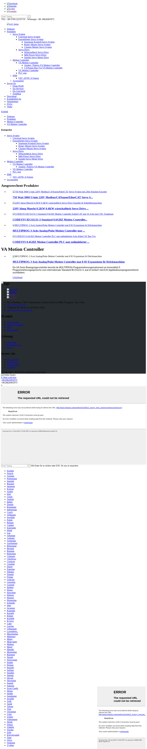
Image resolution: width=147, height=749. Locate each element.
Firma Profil (18, 86)
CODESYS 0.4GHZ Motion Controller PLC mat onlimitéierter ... (51, 241)
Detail (19, 277)
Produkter (11, 31)
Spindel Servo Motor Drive (36, 57)
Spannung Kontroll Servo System (39, 42)
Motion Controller (21, 60)
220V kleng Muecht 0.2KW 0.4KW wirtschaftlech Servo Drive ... (51, 208)
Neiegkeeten (12, 101)
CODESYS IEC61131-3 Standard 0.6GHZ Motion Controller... (50, 219)
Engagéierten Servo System (30, 39)
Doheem (11, 29)
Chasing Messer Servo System (38, 47)
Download (12, 96)
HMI (15, 75)
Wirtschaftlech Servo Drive (36, 52)
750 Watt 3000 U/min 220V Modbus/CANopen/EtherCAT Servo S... (53, 197)
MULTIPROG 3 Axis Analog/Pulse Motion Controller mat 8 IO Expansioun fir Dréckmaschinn (69, 261)
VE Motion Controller (28, 70)
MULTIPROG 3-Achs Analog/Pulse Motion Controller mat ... (49, 230)
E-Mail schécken (8, 377)
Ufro (15, 277)
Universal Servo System (29, 37)
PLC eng (22, 73)
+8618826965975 (9, 380)
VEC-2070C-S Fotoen (28, 78)
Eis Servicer (18, 88)
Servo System (19, 34)
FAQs (9, 104)
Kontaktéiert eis (14, 99)
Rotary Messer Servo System (37, 44)
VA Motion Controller (28, 62)
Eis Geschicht (19, 91)
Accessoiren (18, 81)
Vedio (9, 106)
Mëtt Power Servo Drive (35, 55)
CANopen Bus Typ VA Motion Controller (43, 68)
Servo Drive (23, 49)
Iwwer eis (11, 83)
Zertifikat (17, 94)
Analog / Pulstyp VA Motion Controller (42, 65)
